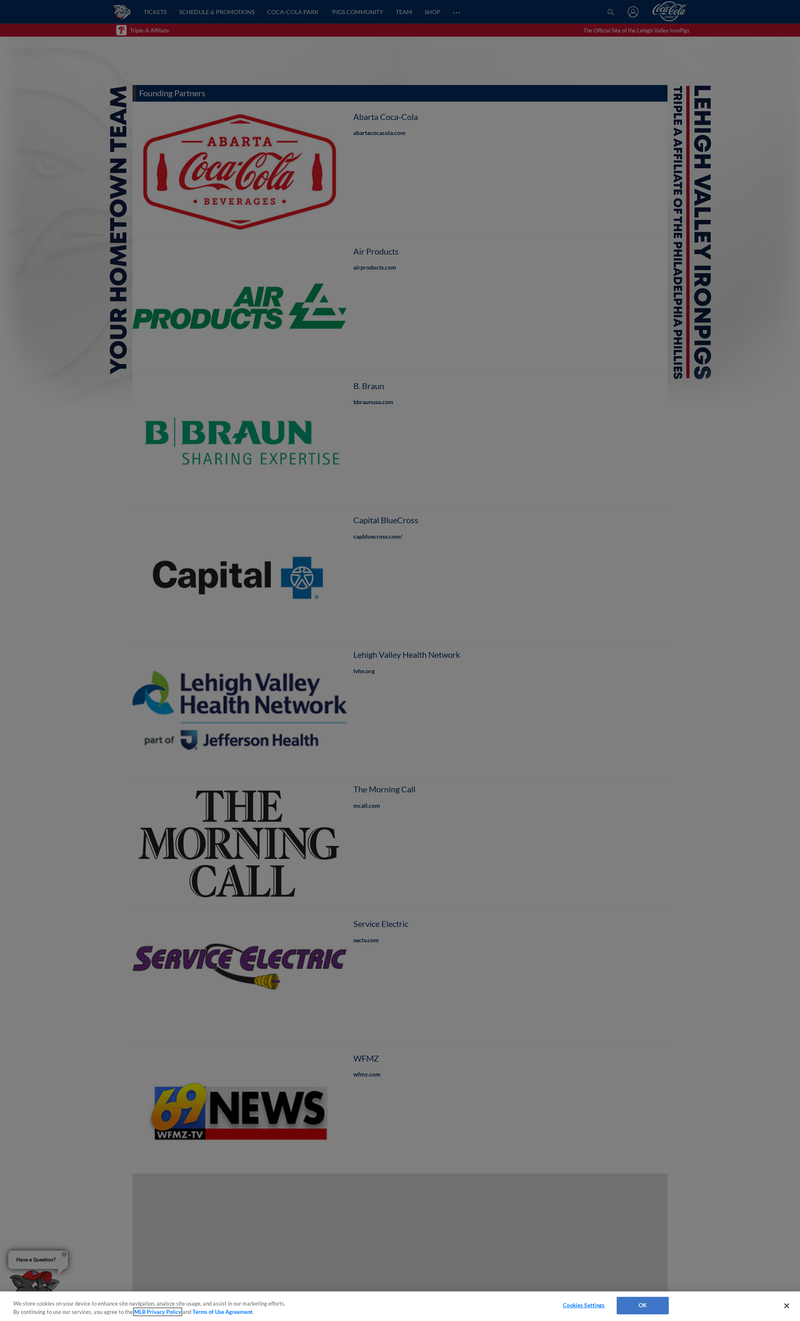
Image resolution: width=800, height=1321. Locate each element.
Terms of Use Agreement (222, 1312)
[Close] (787, 1305)
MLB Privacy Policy (157, 1312)
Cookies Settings (584, 1305)
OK (643, 1305)
